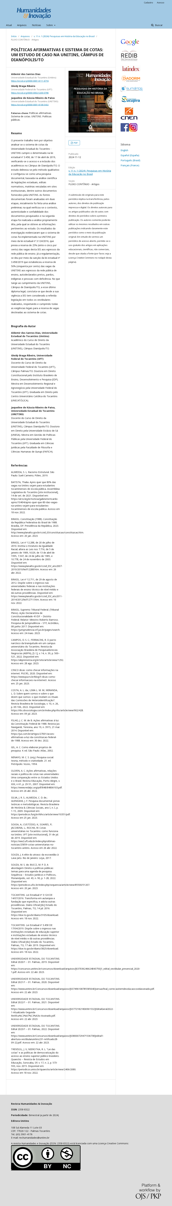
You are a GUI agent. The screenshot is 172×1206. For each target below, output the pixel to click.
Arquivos (22, 25)
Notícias (36, 25)
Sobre (49, 25)
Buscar (158, 25)
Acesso (160, 2)
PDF (75, 142)
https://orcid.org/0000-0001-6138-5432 (30, 104)
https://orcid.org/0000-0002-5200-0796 (30, 92)
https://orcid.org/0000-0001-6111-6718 (30, 81)
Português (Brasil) (130, 160)
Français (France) (130, 165)
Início (14, 36)
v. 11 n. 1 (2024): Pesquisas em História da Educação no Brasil (64, 36)
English (124, 150)
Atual (9, 25)
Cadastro (148, 2)
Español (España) (130, 155)
